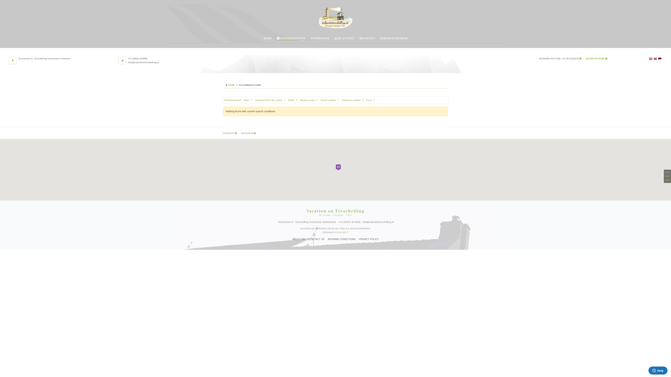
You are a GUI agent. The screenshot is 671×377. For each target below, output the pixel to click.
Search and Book (395, 38)
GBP (667, 176)
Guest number (328, 100)
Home (268, 38)
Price (369, 100)
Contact (368, 38)
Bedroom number (352, 100)
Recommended (232, 100)
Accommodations (292, 38)
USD (667, 180)
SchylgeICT (341, 232)
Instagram (247, 133)
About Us (298, 239)
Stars (247, 100)
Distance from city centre (269, 100)
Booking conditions (342, 239)
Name (291, 100)
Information (320, 38)
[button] (338, 167)
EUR (667, 172)
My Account (345, 38)
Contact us (316, 239)
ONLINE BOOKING (595, 58)
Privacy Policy (369, 239)
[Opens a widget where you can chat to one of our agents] (658, 371)
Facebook (229, 133)
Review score (308, 100)
